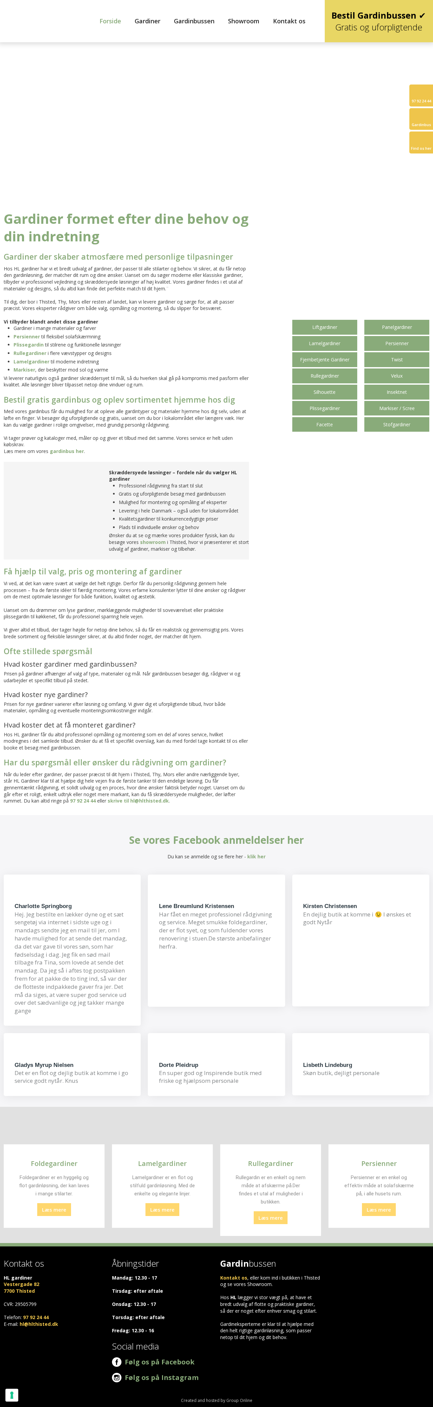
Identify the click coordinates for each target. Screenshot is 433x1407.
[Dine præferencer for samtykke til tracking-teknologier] (11, 1395)
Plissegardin (29, 344)
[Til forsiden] (36, 12)
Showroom (243, 21)
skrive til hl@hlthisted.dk (138, 800)
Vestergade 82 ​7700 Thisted (21, 1287)
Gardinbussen (194, 21)
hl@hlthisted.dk (39, 1324)
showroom (153, 542)
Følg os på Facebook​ (158, 1361)
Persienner (27, 336)
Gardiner (147, 21)
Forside (110, 21)
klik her (256, 856)
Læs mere (54, 1209)
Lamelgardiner (31, 361)
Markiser (24, 369)
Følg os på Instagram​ (162, 1377)
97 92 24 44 (83, 800)
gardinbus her (67, 451)
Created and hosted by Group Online (216, 1400)
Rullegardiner (30, 353)
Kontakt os (289, 21)
